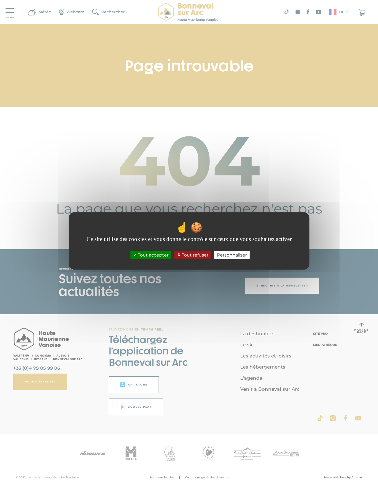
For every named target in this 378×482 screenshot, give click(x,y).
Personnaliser (232, 255)
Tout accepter (153, 255)
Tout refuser (194, 255)
